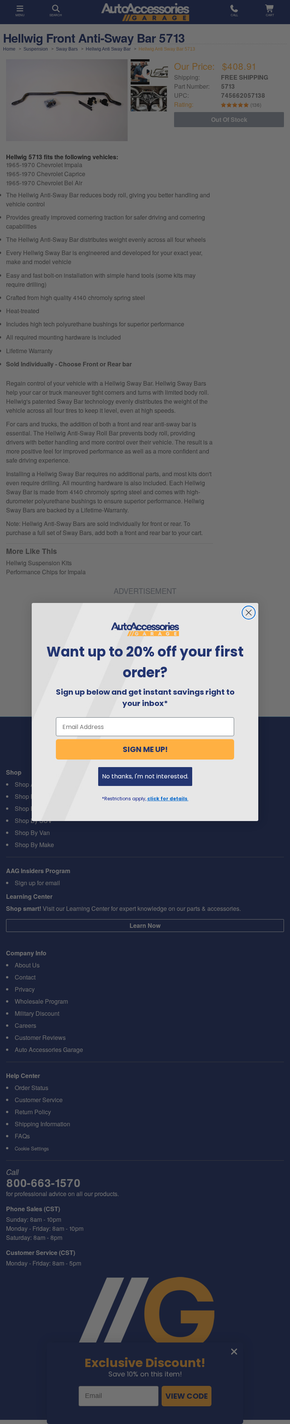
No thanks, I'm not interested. (145, 776)
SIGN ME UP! (145, 749)
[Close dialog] (248, 612)
